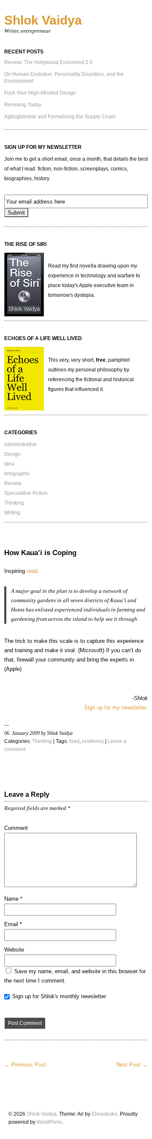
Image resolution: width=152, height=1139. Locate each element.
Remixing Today (22, 105)
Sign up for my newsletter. (116, 707)
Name (13, 899)
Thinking (14, 503)
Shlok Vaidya (43, 20)
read (32, 571)
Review (13, 483)
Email (13, 924)
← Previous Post (25, 1064)
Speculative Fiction (26, 493)
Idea (9, 464)
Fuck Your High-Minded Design (40, 93)
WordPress (49, 1122)
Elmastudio (104, 1114)
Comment (16, 828)
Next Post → (132, 1064)
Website (14, 949)
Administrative (20, 444)
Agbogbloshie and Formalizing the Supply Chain (60, 117)
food (74, 741)
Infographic (17, 474)
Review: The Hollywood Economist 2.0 (48, 62)
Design (12, 454)
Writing (12, 513)
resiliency (93, 741)
